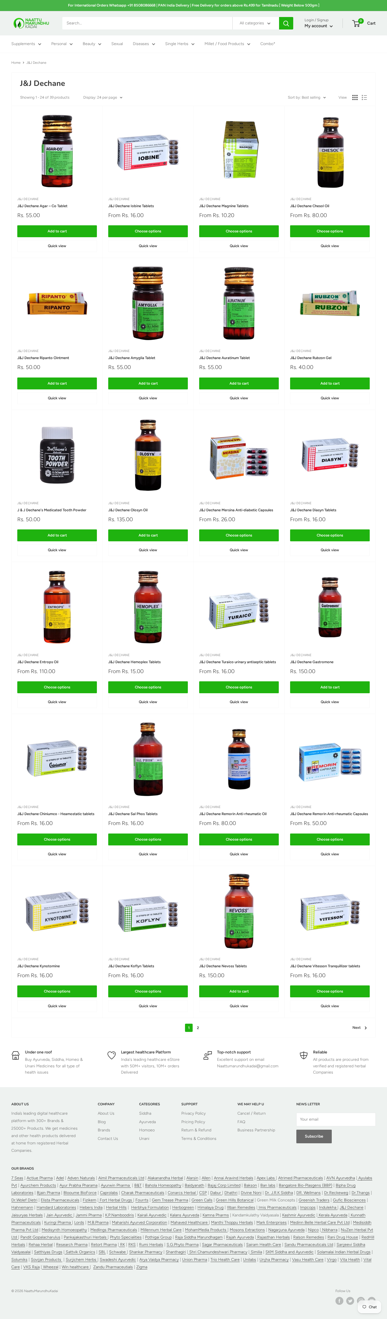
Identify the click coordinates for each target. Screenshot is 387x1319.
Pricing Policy (193, 1121)
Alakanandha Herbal (165, 1178)
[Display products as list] (364, 97)
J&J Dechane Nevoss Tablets (223, 966)
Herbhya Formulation (150, 1207)
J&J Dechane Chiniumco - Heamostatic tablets (55, 814)
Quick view (57, 246)
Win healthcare (76, 1267)
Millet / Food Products (224, 44)
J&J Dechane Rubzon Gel (310, 358)
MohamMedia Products (206, 1229)
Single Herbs (176, 44)
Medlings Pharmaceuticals (113, 1229)
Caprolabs (109, 1192)
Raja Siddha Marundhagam (199, 1237)
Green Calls (202, 1200)
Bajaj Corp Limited (224, 1185)
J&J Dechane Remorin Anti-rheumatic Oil (233, 814)
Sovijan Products (46, 1259)
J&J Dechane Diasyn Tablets (313, 510)
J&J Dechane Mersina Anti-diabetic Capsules (236, 510)
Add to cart (57, 231)
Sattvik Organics (80, 1252)
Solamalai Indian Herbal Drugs (344, 1252)
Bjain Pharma (48, 1192)
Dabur (216, 1192)
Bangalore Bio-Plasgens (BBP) (305, 1185)
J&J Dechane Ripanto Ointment (43, 358)
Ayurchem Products (38, 1185)
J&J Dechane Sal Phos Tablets (133, 814)
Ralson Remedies (308, 1237)
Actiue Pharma (40, 1178)
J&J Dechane (28, 199)
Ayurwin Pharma (116, 1185)
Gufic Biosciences (349, 1200)
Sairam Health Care (263, 1244)
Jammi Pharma (89, 1215)
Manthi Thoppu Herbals (232, 1222)
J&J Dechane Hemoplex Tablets (134, 662)
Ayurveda (147, 1121)
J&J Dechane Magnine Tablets (223, 206)
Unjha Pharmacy (274, 1259)
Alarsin (192, 1178)
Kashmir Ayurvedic (298, 1215)
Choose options (148, 231)
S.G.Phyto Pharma (183, 1244)
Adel (60, 1178)
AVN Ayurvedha (340, 1178)
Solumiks (19, 1259)
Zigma (141, 1267)
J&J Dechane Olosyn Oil (128, 510)
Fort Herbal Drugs (116, 1200)
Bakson (250, 1185)
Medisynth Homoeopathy (64, 1229)
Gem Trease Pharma (170, 1200)
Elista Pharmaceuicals (60, 1200)
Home (16, 63)
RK (122, 1244)
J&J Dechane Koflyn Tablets (131, 966)
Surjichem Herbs (81, 1259)
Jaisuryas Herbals (27, 1215)
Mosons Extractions (247, 1229)
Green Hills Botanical (235, 1200)
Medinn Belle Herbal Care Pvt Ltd (320, 1222)
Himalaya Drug (210, 1207)
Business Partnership (256, 1130)
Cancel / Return (251, 1113)
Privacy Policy (193, 1113)
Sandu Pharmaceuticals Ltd (308, 1244)
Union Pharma (194, 1259)
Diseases (141, 44)
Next (356, 1027)
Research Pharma (72, 1244)
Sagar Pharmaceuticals (222, 1244)
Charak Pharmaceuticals (142, 1192)
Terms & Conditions (198, 1138)
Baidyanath (194, 1185)
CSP (203, 1192)
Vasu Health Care (308, 1259)
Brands (104, 1130)
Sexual (117, 44)
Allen (206, 1178)
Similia (256, 1252)
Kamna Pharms (216, 1215)
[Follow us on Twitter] (350, 1301)
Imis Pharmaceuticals (277, 1207)
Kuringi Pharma (58, 1222)
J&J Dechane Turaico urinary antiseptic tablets (237, 662)
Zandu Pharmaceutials (113, 1267)
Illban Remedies (241, 1207)
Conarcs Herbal (182, 1192)
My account (316, 26)
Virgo (332, 1259)
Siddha (145, 1113)
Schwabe (118, 1252)
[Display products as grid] (355, 97)
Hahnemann (22, 1207)
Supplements (23, 44)
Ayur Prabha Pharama (78, 1185)
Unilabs (249, 1259)
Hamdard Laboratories (56, 1207)
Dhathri (230, 1192)
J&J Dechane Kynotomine (38, 966)
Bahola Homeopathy (163, 1185)
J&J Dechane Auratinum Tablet (224, 358)
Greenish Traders (314, 1200)
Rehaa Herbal (41, 1244)
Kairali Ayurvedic (152, 1215)
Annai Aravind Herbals (233, 1178)
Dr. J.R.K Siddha (279, 1192)
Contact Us (108, 1138)
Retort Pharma (104, 1244)
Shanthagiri (176, 1252)
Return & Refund (196, 1130)
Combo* (267, 44)
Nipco (313, 1229)
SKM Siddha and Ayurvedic (289, 1252)
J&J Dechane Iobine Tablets (131, 206)
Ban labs (267, 1185)
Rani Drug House (343, 1237)
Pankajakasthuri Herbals (86, 1237)
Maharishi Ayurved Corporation (139, 1222)
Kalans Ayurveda (184, 1215)
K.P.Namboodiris (119, 1215)
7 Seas (17, 1178)
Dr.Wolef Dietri (24, 1200)
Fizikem (89, 1200)
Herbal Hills (116, 1207)
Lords (79, 1222)
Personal (59, 44)
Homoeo (147, 1130)
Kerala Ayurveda (332, 1215)
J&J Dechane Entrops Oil (37, 662)
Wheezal (50, 1267)
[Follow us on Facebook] (339, 1301)
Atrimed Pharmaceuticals (300, 1178)
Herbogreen (183, 1207)
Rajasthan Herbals (273, 1237)
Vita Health (350, 1259)
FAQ (241, 1121)
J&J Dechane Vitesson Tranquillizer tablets (325, 966)
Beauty (89, 44)
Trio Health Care (225, 1259)
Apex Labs (266, 1178)
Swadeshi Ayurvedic (118, 1259)
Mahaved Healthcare (190, 1222)
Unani (144, 1138)
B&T (138, 1185)
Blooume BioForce (80, 1192)
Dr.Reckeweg (336, 1192)
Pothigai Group (158, 1237)
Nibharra (329, 1229)
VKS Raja (31, 1267)
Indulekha (328, 1207)
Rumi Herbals (151, 1244)
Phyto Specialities (126, 1237)
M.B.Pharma (98, 1222)
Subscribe (314, 1136)
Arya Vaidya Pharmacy (159, 1259)
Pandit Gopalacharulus (40, 1237)
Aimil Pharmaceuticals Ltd (121, 1178)
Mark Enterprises (271, 1222)
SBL (102, 1252)
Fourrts (141, 1200)
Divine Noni (251, 1192)
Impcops (308, 1207)
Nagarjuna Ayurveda (286, 1229)
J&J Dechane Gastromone (311, 662)
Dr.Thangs (361, 1192)
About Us (106, 1113)
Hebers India (91, 1207)
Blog (102, 1121)
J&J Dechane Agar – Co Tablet (42, 206)
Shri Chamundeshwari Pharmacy (217, 1252)
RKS (132, 1244)
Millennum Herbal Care (161, 1229)
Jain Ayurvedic (59, 1215)
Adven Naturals (81, 1178)
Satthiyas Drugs (48, 1252)
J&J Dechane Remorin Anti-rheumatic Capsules (329, 814)
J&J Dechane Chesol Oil (309, 206)
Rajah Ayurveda (240, 1237)
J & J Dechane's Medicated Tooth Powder (51, 510)
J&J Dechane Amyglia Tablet (131, 358)
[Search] (286, 23)
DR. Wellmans (308, 1192)
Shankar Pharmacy (145, 1252)
